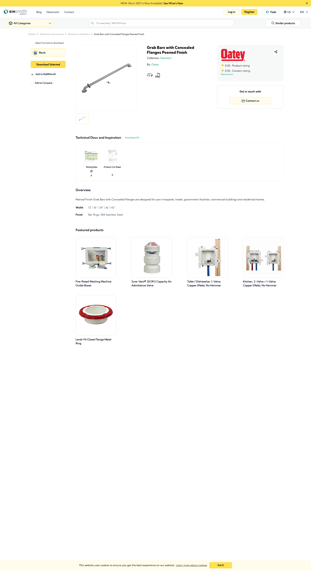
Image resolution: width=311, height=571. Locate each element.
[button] (232, 12)
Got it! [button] (221, 565)
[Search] (92, 23)
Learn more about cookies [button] (191, 565)
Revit (42, 52)
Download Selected (48, 64)
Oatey (155, 64)
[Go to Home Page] (20, 12)
